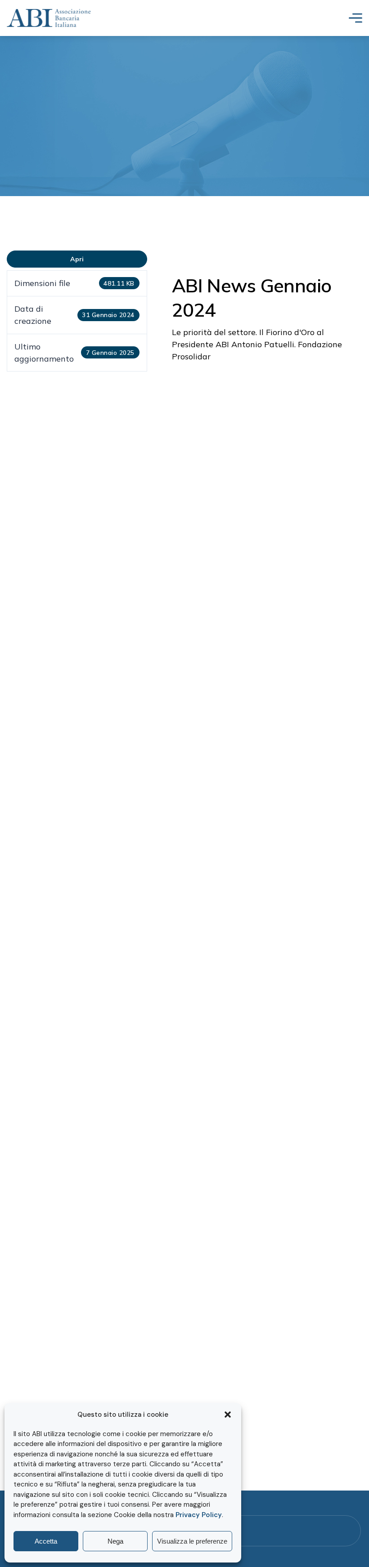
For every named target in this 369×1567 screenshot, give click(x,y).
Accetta (46, 1541)
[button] (227, 1414)
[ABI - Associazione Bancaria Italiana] (49, 18)
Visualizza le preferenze (192, 1541)
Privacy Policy (199, 1514)
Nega (115, 1541)
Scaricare (76, 259)
